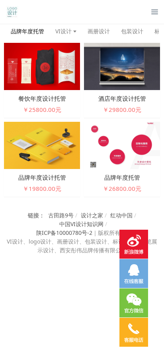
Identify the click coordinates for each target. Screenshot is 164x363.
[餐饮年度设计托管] (42, 65)
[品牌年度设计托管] (42, 144)
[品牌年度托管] (122, 144)
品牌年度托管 (27, 31)
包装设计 (132, 31)
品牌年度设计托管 (42, 177)
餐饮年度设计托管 (42, 98)
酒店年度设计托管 (122, 98)
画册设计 (99, 31)
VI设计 (63, 31)
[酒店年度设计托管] (122, 65)
